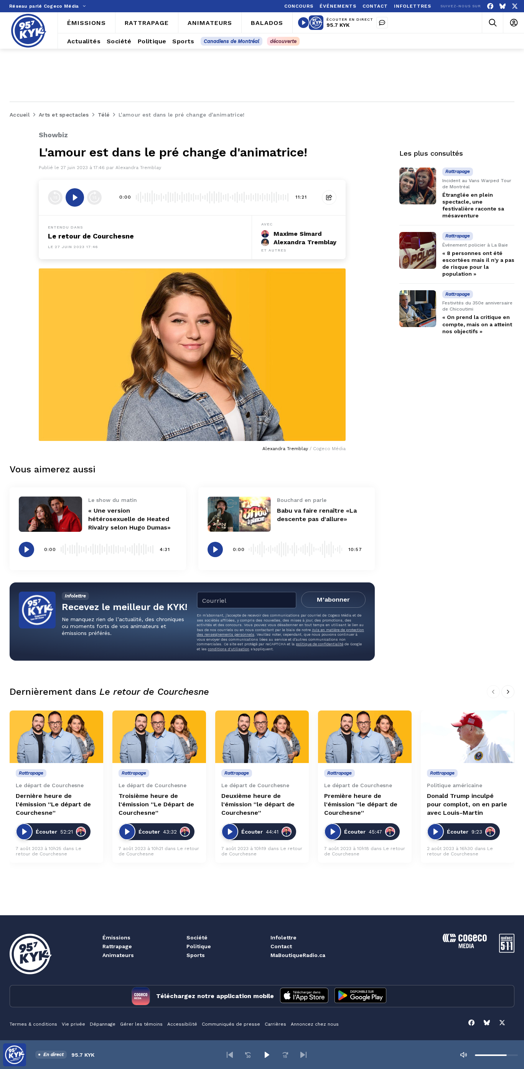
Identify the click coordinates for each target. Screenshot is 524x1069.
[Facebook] (490, 6)
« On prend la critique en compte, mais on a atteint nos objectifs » (477, 324)
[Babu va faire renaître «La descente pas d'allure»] (239, 514)
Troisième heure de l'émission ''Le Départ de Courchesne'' (156, 804)
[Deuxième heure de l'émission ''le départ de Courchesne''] (262, 736)
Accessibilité (182, 1024)
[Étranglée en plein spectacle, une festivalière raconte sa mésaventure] (417, 186)
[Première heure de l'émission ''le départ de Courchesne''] (365, 736)
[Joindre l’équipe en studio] (382, 22)
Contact (281, 946)
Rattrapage (117, 946)
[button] (229, 1054)
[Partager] (329, 197)
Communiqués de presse (231, 1024)
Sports (195, 955)
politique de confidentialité (319, 644)
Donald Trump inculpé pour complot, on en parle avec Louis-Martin (467, 804)
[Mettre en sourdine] (463, 1054)
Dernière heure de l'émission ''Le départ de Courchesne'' (53, 804)
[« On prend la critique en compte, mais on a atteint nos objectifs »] (417, 308)
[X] (515, 6)
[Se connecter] (513, 22)
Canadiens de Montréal (231, 41)
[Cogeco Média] (465, 946)
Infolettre (283, 937)
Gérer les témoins (141, 1024)
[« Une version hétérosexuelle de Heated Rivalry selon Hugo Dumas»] (50, 514)
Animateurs (118, 955)
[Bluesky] (502, 6)
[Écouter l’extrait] (75, 197)
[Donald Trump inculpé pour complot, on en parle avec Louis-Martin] (467, 736)
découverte (283, 41)
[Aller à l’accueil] (28, 31)
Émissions (116, 937)
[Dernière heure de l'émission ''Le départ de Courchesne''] (56, 736)
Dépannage (102, 1024)
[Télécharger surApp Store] (304, 996)
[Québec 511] (506, 950)
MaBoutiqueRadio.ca (297, 955)
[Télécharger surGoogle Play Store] (360, 996)
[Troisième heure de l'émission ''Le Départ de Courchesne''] (159, 736)
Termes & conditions (33, 1024)
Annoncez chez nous (315, 1024)
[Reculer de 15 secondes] (55, 197)
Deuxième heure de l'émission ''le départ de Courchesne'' (258, 804)
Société (197, 937)
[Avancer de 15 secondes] (94, 197)
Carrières (275, 1024)
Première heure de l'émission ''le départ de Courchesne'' (360, 804)
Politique (198, 946)
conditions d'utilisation (228, 649)
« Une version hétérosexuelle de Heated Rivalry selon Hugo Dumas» (129, 519)
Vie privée (73, 1024)
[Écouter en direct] (303, 22)
